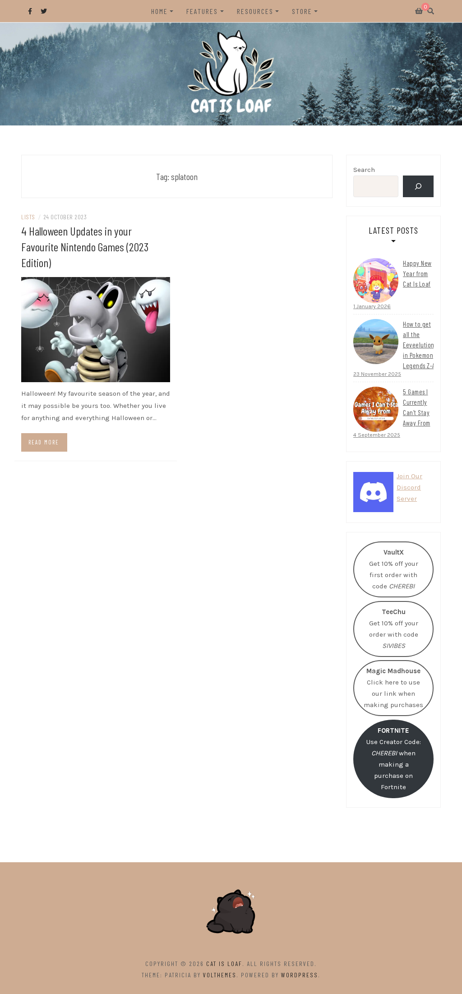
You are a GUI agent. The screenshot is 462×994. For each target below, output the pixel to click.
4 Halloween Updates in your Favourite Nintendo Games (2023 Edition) (84, 246)
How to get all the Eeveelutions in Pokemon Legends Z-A (420, 345)
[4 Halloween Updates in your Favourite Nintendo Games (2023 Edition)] (95, 329)
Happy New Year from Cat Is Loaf (417, 273)
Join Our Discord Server (409, 487)
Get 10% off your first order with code (393, 569)
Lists (28, 217)
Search (364, 170)
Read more (43, 442)
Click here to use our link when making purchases (393, 688)
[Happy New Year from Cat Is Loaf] (375, 280)
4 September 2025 (376, 435)
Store (302, 11)
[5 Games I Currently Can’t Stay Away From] (375, 409)
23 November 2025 (377, 374)
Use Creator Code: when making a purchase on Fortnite (393, 758)
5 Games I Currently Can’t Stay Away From (416, 407)
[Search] (418, 186)
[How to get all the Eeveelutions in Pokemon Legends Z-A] (375, 341)
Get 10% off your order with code (393, 629)
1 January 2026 (372, 306)
